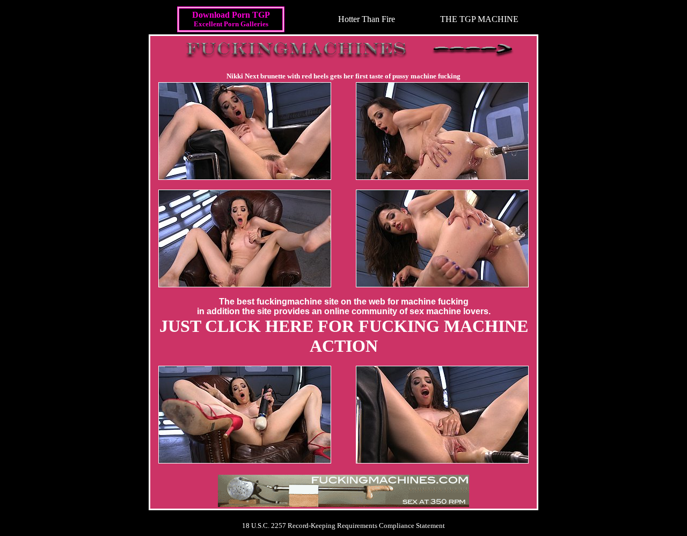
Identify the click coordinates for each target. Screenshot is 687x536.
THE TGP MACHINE (479, 19)
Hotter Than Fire (366, 19)
